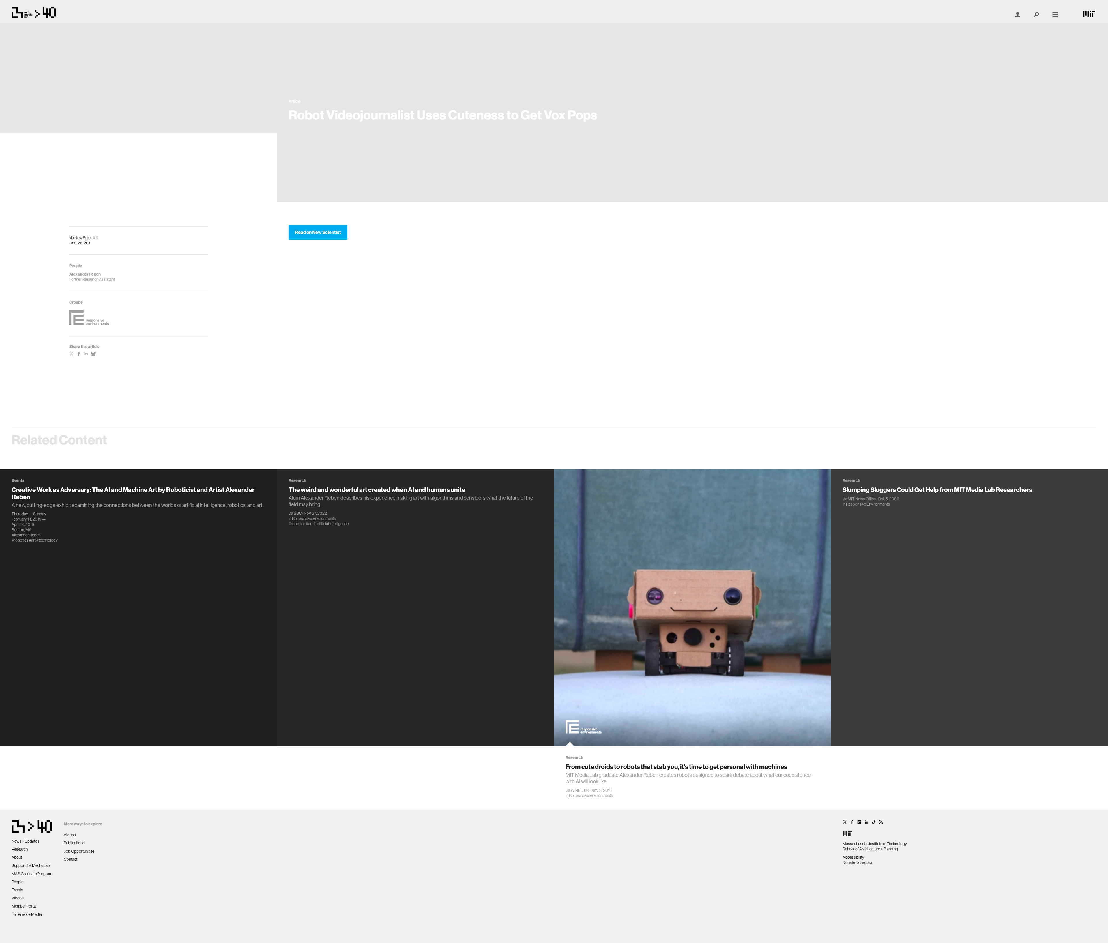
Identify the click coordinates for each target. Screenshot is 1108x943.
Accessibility (853, 857)
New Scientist (86, 237)
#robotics (20, 540)
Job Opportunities (79, 851)
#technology (47, 540)
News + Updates (25, 841)
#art (32, 540)
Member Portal (24, 906)
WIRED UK (580, 790)
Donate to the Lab (857, 862)
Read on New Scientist (318, 232)
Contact (70, 859)
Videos (18, 898)
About (17, 857)
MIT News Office (862, 499)
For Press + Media (27, 914)
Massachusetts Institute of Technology (875, 843)
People (17, 881)
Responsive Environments (314, 518)
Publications (74, 842)
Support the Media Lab (31, 865)
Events (17, 890)
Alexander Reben (26, 535)
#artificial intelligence (331, 523)
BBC (298, 513)
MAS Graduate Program (32, 873)
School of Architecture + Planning (870, 849)
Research (20, 849)
